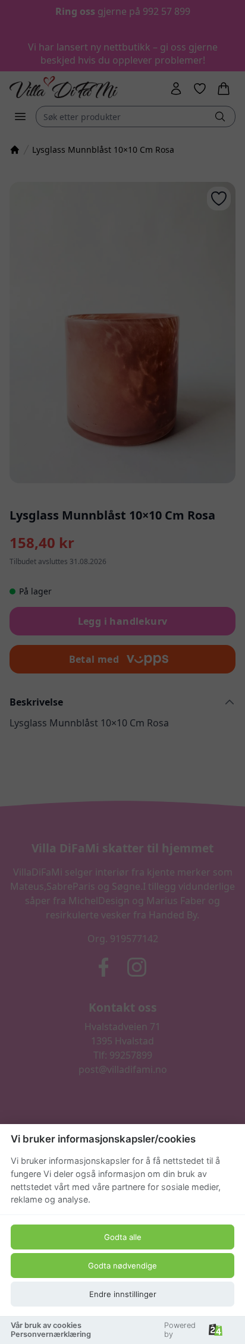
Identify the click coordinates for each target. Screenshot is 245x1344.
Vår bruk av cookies (46, 1325)
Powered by (180, 1330)
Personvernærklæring (51, 1334)
